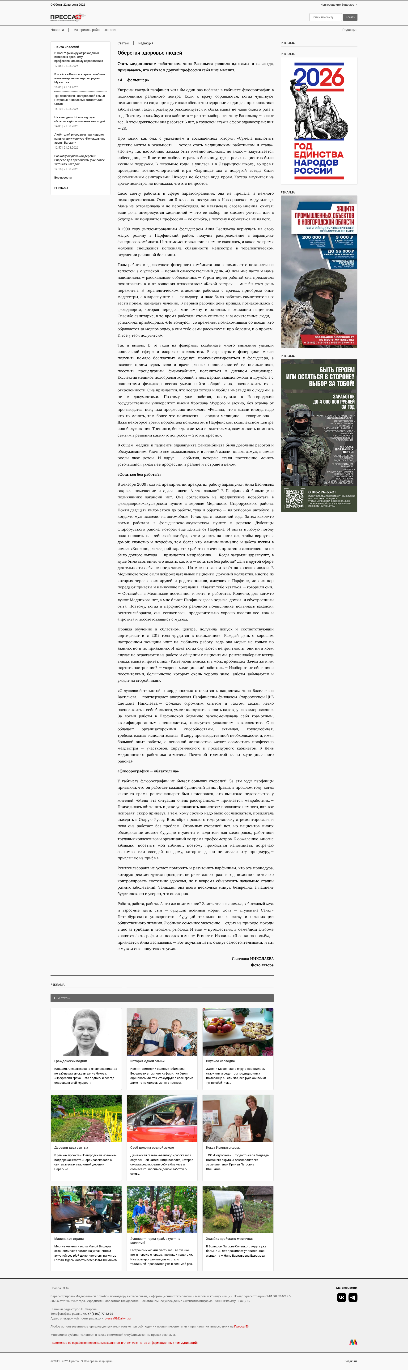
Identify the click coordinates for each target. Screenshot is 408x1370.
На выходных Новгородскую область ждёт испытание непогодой (79, 119)
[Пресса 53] (120, 17)
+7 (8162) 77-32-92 (100, 1313)
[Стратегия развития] (319, 120)
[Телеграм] (352, 1297)
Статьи (123, 43)
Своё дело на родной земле (152, 1147)
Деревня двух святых (71, 1147)
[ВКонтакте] (341, 1297)
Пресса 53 (241, 1326)
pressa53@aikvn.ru (118, 1318)
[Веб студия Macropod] (353, 1342)
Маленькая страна (69, 1239)
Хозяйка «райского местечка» (230, 1239)
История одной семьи (147, 1061)
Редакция (349, 30)
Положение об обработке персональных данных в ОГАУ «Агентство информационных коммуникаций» (124, 1342)
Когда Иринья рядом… (223, 1147)
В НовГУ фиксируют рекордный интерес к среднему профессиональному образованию (78, 57)
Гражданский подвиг (70, 1061)
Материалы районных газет (95, 30)
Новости (57, 30)
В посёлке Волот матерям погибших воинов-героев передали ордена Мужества (79, 78)
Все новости (63, 177)
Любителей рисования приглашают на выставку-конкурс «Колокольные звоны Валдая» (79, 138)
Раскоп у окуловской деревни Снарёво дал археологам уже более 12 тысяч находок (79, 160)
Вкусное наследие (220, 1061)
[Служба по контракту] (319, 435)
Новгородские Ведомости (338, 4)
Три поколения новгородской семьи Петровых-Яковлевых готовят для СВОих (79, 100)
